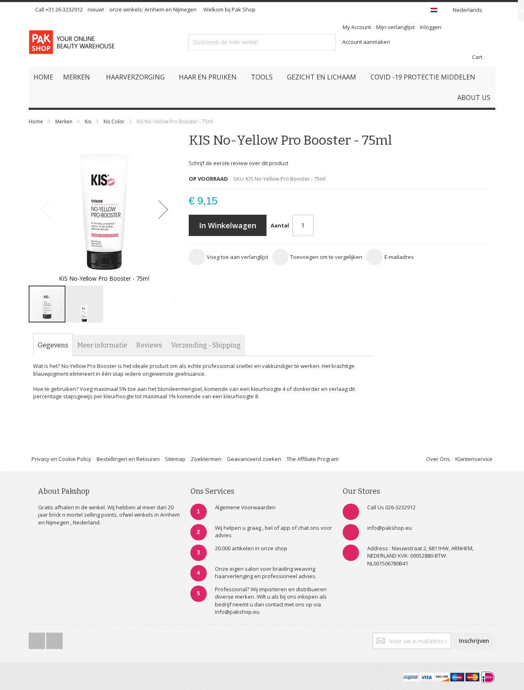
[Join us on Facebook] (37, 638)
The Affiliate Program (313, 459)
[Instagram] (54, 638)
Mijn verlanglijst (395, 27)
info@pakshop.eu (389, 527)
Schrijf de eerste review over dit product (238, 163)
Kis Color (114, 121)
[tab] (53, 345)
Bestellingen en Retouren (128, 459)
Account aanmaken (366, 41)
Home (36, 121)
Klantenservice (473, 459)
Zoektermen (206, 459)
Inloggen (430, 27)
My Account (357, 27)
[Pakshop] (73, 42)
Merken (63, 121)
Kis (88, 121)
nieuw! (96, 9)
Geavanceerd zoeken (254, 459)
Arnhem (154, 9)
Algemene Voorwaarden (245, 507)
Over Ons (438, 459)
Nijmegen (184, 9)
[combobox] (262, 42)
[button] (163, 209)
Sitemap (175, 459)
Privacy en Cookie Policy (61, 459)
